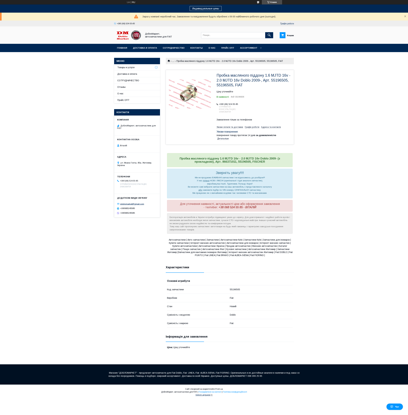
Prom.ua (219, 389)
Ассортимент (248, 48)
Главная (122, 48)
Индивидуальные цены (205, 8)
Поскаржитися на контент (210, 392)
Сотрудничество (174, 48)
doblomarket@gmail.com (132, 204)
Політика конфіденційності (235, 392)
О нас (211, 48)
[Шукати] (269, 35)
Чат (397, 406)
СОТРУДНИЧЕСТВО (128, 80)
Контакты (196, 48)
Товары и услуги (126, 67)
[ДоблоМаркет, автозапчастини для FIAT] (127, 39)
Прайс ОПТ (227, 48)
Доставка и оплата (145, 48)
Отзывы (121, 87)
